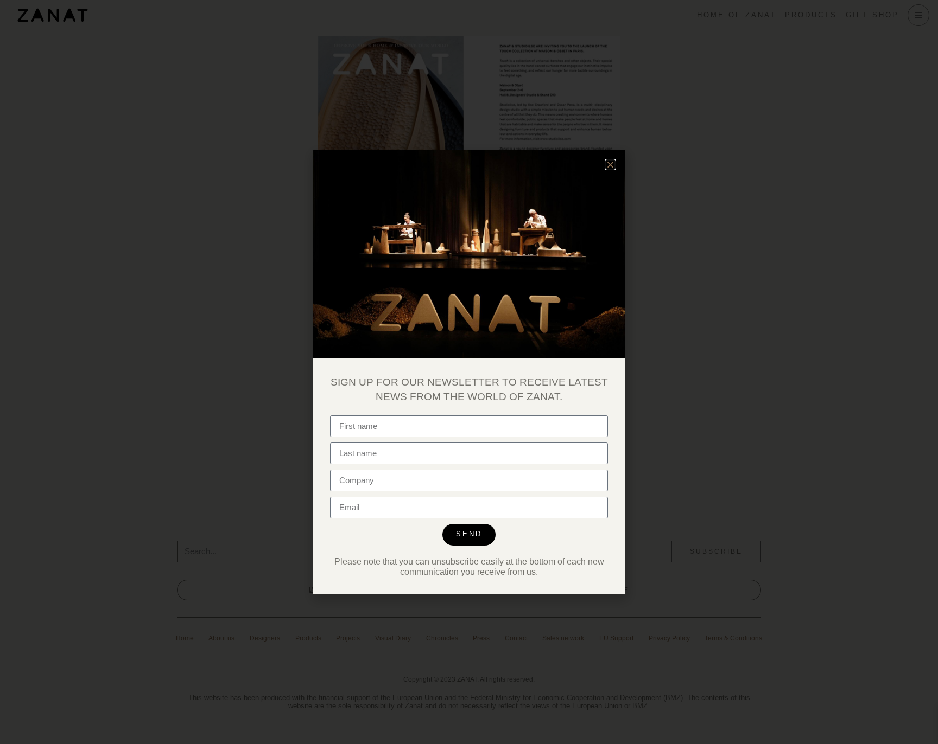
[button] (610, 165)
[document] (469, 372)
